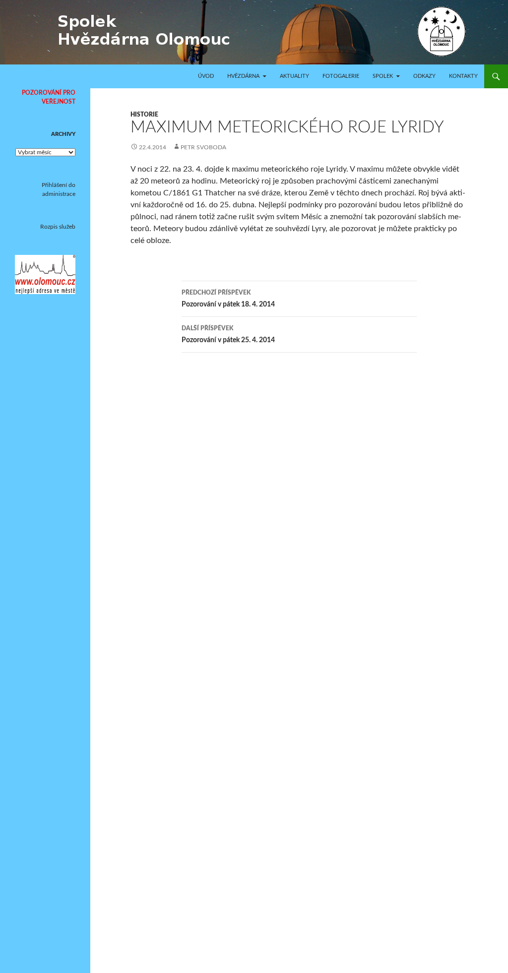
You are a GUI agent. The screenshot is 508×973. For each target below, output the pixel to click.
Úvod (206, 76)
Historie (144, 115)
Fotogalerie (340, 76)
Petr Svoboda (203, 147)
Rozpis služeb (57, 227)
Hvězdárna (243, 76)
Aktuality (294, 76)
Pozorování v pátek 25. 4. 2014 (228, 334)
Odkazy (424, 76)
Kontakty (463, 76)
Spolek (383, 76)
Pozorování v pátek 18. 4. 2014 (228, 299)
